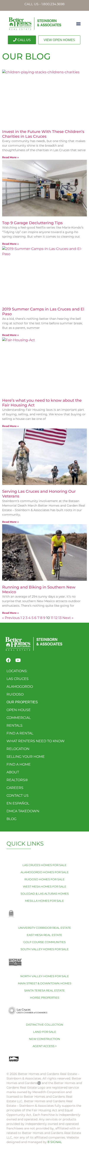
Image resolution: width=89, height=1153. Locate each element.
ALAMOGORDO (19, 686)
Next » (67, 618)
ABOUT (12, 772)
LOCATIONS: (16, 671)
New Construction (44, 1039)
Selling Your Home (25, 757)
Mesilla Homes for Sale (44, 900)
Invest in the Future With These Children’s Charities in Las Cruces (43, 134)
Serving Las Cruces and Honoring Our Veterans (39, 494)
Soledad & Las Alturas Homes (45, 893)
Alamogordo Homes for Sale (45, 872)
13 (60, 618)
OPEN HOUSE (18, 710)
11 (52, 618)
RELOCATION (17, 749)
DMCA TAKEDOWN (22, 811)
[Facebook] (8, 660)
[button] (78, 23)
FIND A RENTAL (19, 733)
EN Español (17, 803)
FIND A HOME (18, 764)
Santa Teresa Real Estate (44, 990)
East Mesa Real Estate (44, 935)
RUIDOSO (15, 694)
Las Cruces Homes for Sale (44, 865)
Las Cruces (17, 679)
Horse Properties (44, 997)
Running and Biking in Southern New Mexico (38, 589)
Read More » (10, 157)
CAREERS (14, 788)
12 (55, 618)
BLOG (11, 819)
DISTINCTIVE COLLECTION (44, 1024)
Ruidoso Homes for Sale (44, 879)
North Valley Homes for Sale (44, 976)
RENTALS (14, 725)
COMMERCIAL (18, 718)
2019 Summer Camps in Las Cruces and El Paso (43, 311)
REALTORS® (17, 780)
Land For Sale (44, 1031)
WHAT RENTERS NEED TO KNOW (35, 741)
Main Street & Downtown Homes (44, 983)
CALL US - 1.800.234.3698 (44, 4)
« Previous (11, 618)
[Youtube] (18, 660)
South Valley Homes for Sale (45, 949)
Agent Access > (45, 1046)
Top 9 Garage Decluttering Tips (32, 223)
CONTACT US (17, 795)
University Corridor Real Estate (44, 927)
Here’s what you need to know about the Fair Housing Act (42, 403)
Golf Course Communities (44, 942)
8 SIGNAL (55, 1142)
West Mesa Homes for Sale (44, 886)
